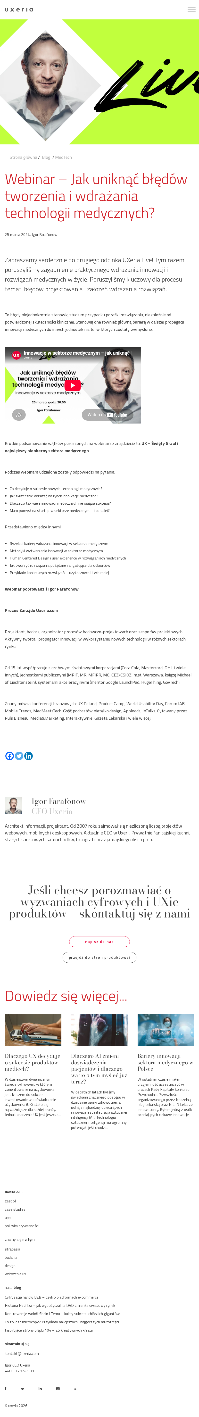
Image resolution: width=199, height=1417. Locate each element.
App (8, 1217)
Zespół (10, 1201)
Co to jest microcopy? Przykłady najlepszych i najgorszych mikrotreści (62, 1322)
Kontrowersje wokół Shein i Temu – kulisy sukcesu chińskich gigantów (62, 1314)
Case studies (15, 1209)
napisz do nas (99, 941)
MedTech (63, 157)
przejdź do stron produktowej (99, 957)
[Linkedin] (28, 756)
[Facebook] (9, 756)
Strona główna (23, 157)
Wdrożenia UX (15, 1274)
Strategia (12, 1249)
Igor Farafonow (59, 801)
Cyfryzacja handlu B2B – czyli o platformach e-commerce (52, 1297)
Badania (11, 1257)
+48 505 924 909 (19, 1371)
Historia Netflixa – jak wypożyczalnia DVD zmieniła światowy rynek (60, 1305)
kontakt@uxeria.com (22, 1353)
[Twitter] (19, 756)
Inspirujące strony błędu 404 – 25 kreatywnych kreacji (49, 1330)
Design (10, 1265)
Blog (46, 157)
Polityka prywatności (22, 1226)
